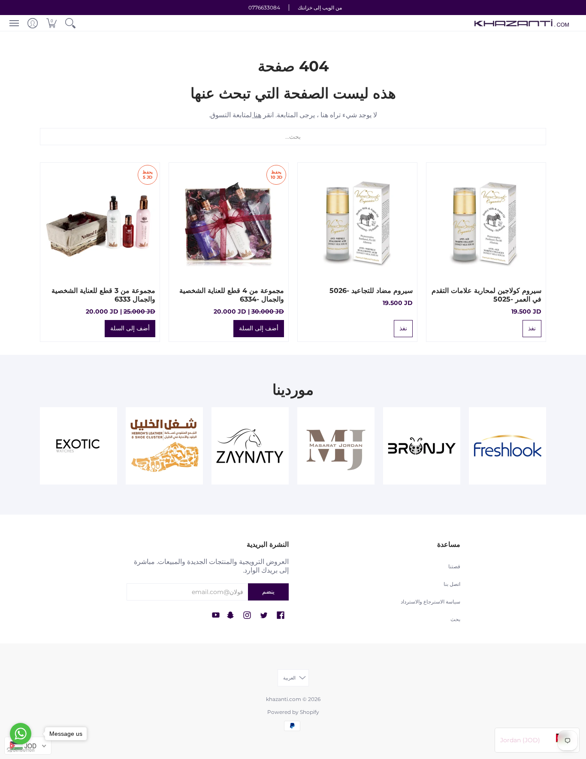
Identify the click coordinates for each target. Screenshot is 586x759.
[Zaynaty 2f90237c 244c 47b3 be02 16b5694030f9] (250, 446)
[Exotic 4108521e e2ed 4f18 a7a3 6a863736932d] (78, 446)
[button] (70, 23)
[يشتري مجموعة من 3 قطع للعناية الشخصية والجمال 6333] (100, 222)
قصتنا (454, 566)
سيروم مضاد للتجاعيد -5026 (371, 291)
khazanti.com (283, 699)
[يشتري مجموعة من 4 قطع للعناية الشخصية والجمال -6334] (228, 222)
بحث (455, 619)
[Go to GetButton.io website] (20, 750)
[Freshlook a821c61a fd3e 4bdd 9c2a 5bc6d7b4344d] (507, 446)
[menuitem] (70, 23)
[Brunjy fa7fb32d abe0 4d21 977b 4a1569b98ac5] (421, 446)
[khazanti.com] (521, 23)
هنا (256, 115)
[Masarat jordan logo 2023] (336, 446)
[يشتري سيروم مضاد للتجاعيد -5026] (357, 222)
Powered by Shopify (293, 712)
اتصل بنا (452, 584)
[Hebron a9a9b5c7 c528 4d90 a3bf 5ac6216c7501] (164, 446)
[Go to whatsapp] (20, 733)
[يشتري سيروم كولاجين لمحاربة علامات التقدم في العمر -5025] (486, 222)
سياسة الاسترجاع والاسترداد (430, 601)
